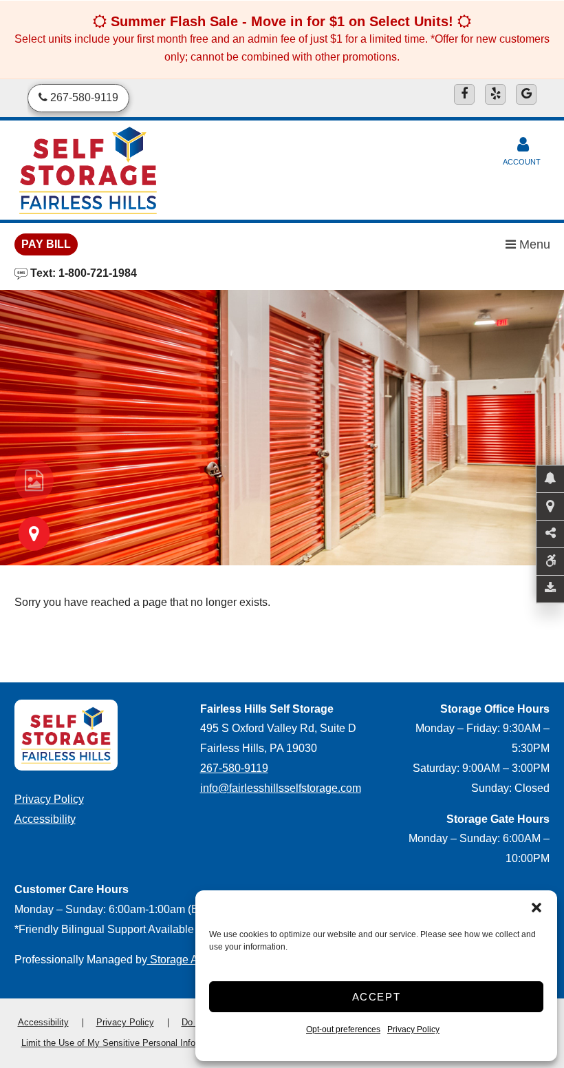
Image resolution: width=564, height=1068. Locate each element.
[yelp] (495, 94)
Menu (533, 244)
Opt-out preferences (343, 1029)
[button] (536, 907)
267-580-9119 (234, 768)
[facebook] (464, 94)
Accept (376, 997)
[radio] (34, 480)
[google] (526, 94)
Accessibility (45, 819)
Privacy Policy (413, 1029)
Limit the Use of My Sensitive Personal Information (123, 1043)
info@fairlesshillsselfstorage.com (280, 788)
